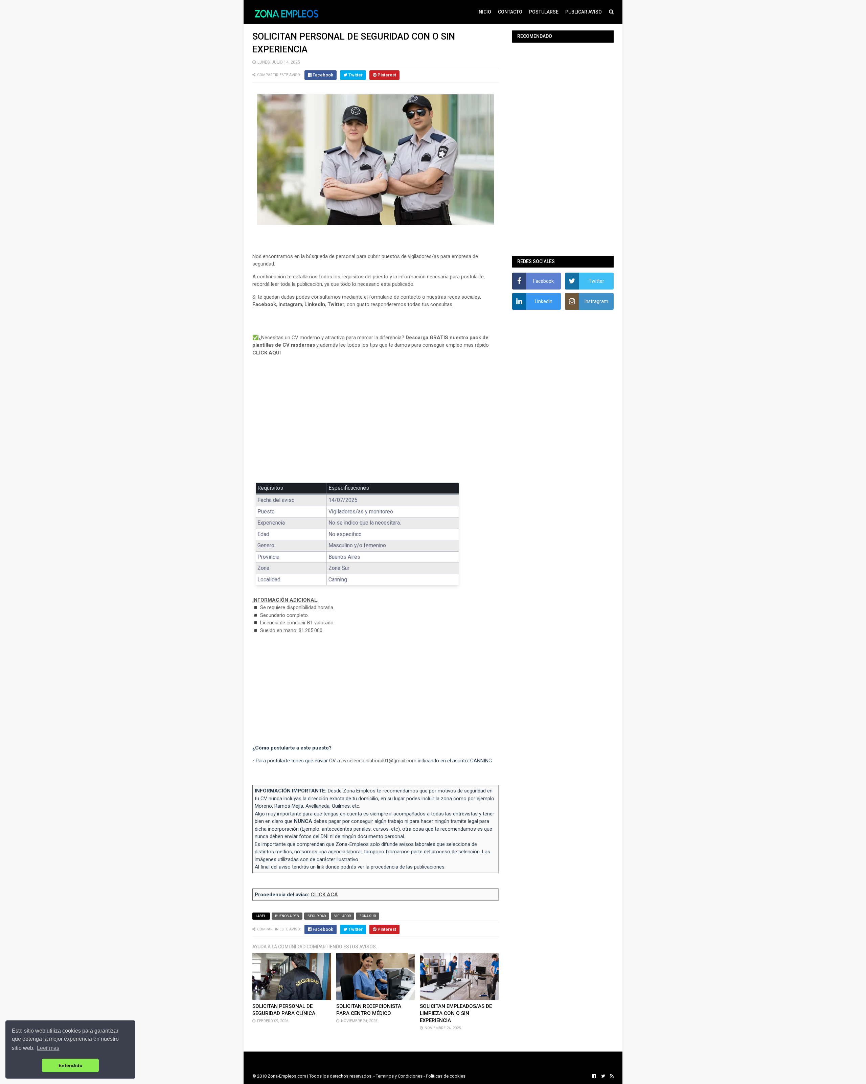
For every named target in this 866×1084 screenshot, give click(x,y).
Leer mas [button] (48, 1048)
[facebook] (594, 1076)
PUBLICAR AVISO (583, 12)
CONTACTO (510, 12)
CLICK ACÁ (324, 895)
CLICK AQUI (266, 353)
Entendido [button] (71, 1065)
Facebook (264, 304)
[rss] (611, 1076)
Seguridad (316, 916)
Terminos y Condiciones (399, 1076)
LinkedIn (314, 304)
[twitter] (603, 1076)
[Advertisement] (375, 424)
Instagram (290, 304)
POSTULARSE (544, 12)
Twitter (335, 304)
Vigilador (342, 916)
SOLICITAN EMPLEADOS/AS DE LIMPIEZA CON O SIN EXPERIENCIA (456, 1013)
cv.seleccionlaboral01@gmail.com (378, 761)
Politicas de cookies (445, 1076)
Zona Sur (367, 916)
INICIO (484, 12)
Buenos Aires (287, 916)
